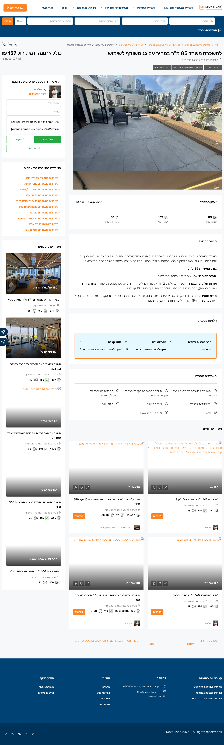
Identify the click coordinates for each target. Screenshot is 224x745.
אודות (65, 7)
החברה (106, 687)
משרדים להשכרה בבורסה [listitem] (43, 212)
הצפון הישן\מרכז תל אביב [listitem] (43, 224)
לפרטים (157, 516)
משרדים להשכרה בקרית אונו (207, 698)
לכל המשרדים (37, 93)
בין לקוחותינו (103, 692)
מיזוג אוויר (107, 404)
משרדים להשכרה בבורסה (208, 692)
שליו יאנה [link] (207, 527)
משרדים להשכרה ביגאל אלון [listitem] (42, 195)
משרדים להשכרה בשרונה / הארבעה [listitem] (37, 189)
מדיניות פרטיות (46, 692)
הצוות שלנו (104, 698)
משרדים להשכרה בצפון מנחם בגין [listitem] (38, 206)
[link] (185, 467)
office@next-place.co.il (148, 692)
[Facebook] (32, 734)
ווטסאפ (32, 148)
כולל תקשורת (154, 404)
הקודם (190, 644)
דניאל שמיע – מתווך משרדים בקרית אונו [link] (115, 527)
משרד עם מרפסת (161, 67)
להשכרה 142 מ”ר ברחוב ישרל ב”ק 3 (197, 499)
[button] (112, 30)
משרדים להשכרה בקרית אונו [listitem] (41, 229)
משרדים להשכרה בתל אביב (178, 7)
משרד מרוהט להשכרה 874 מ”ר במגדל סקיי (33, 299)
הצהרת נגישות (46, 687)
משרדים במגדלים (146, 7)
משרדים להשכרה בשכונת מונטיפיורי (164, 45)
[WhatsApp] (12, 734)
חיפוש (7, 21)
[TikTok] (5, 734)
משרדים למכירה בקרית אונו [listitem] (42, 178)
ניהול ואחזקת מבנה (151, 412)
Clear (20, 21)
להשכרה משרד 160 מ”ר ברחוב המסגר (195, 595)
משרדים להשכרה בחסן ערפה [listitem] (41, 183)
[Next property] (107, 644)
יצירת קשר (47, 7)
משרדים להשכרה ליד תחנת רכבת (187, 67)
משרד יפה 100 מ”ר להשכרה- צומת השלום (34, 571)
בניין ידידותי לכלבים (200, 404)
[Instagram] (25, 734)
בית (216, 45)
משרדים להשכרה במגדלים (131, 45)
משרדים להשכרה (213, 67)
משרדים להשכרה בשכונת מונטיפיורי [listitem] (37, 201)
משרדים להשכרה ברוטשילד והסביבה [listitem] (37, 218)
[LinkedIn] (19, 734)
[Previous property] (209, 644)
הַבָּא (151, 644)
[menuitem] (14, 8)
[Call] (4, 332)
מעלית (207, 412)
